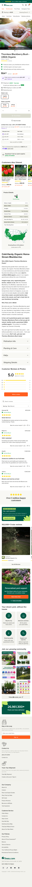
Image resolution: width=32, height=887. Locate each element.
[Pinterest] (18, 867)
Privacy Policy (5, 836)
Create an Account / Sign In (9, 777)
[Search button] (23, 5)
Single (5, 105)
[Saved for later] (30, 20)
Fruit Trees (17, 9)
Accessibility (5, 847)
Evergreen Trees (26, 9)
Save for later (17, 120)
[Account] (26, 5)
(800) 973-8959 (10, 155)
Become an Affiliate (7, 803)
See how (16, 83)
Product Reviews (6, 800)
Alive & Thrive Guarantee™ (9, 839)
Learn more (10, 148)
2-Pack (13, 105)
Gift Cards (4, 798)
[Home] (8, 5)
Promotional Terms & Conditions (10, 852)
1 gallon (5, 96)
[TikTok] (7, 867)
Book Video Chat (16, 596)
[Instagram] (3, 867)
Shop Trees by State (7, 795)
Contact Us (5, 757)
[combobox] (16, 406)
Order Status (5, 813)
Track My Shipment (7, 774)
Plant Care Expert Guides (8, 792)
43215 (11, 83)
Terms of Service (6, 844)
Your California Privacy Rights (9, 849)
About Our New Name (7, 829)
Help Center (5, 818)
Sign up (16, 737)
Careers (4, 790)
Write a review (16, 394)
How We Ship (5, 821)
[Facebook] (11, 867)
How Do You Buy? (9, 518)
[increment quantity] (29, 111)
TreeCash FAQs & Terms (8, 826)
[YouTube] (14, 867)
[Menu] (3, 5)
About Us (4, 787)
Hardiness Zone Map (7, 824)
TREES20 (3, 128)
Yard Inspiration (6, 806)
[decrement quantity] (3, 111)
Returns (4, 842)
